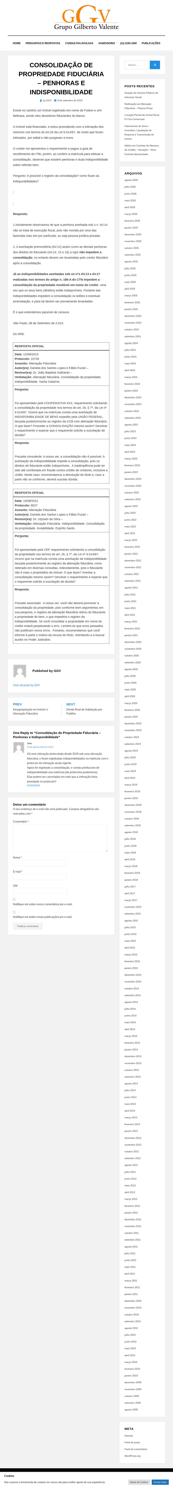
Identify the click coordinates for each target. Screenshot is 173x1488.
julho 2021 (130, 594)
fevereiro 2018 (132, 873)
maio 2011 (130, 1267)
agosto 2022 (131, 506)
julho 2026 (130, 186)
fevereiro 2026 (132, 220)
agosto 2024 (131, 343)
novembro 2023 (133, 404)
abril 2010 (130, 1355)
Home (17, 43)
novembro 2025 (133, 241)
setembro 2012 (133, 1158)
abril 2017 (130, 893)
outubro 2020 (132, 655)
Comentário (21, 821)
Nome (17, 857)
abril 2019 (130, 778)
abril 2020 (130, 696)
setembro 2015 (133, 913)
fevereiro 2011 (132, 1287)
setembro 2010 (133, 1321)
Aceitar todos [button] (160, 1482)
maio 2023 (130, 445)
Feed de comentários (136, 1449)
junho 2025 (131, 275)
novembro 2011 (133, 1226)
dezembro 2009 (133, 1382)
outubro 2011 (132, 1233)
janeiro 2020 (131, 716)
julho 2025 (130, 268)
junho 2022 (131, 519)
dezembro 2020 (133, 642)
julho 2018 (130, 839)
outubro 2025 (132, 248)
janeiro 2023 (131, 472)
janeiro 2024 (131, 390)
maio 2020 (130, 689)
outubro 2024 (132, 329)
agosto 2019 (131, 750)
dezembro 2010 (133, 1301)
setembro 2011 (133, 1239)
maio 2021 (130, 608)
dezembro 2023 (133, 397)
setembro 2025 (133, 254)
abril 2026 (130, 207)
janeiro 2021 (131, 635)
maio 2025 (130, 282)
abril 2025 (130, 288)
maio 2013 (130, 1104)
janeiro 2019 (131, 798)
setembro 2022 (133, 499)
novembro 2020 (133, 648)
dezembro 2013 (133, 1056)
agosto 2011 (131, 1246)
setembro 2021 (133, 580)
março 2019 (131, 784)
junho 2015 (131, 934)
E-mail (17, 871)
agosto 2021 (131, 587)
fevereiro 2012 (132, 1206)
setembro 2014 (133, 995)
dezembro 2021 (133, 560)
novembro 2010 (133, 1307)
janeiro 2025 (131, 309)
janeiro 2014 (131, 1049)
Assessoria (106, 43)
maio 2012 (130, 1185)
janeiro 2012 (131, 1212)
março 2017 (131, 900)
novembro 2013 (133, 1063)
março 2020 (131, 703)
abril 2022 (130, 533)
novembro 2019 (133, 730)
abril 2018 (130, 859)
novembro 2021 (133, 567)
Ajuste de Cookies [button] (139, 1482)
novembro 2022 (133, 485)
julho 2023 (130, 431)
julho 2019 (130, 757)
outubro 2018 (132, 818)
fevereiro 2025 (132, 302)
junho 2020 (131, 682)
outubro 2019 (132, 737)
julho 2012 (130, 1172)
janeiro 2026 (131, 227)
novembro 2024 (133, 322)
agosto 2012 (131, 1165)
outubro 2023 (132, 411)
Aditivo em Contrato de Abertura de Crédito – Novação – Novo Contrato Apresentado (142, 149)
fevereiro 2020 (132, 710)
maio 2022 (130, 526)
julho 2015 (130, 927)
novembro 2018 (133, 812)
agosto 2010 (131, 1328)
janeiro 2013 (131, 1131)
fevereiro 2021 (132, 628)
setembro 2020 (133, 662)
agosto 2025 (131, 261)
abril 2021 (130, 614)
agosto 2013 (131, 1083)
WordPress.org (133, 1456)
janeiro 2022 (131, 553)
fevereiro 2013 (132, 1124)
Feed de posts (132, 1442)
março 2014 (131, 1036)
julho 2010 (130, 1335)
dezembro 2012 (133, 1138)
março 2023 (131, 458)
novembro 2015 (133, 907)
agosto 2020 (131, 669)
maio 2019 (130, 771)
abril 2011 (130, 1273)
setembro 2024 (133, 336)
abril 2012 (130, 1192)
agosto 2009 (131, 1409)
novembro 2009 (133, 1389)
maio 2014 (130, 1022)
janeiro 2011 (131, 1294)
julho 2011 (130, 1253)
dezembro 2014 (133, 974)
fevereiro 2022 (132, 546)
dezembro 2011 (133, 1219)
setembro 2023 (133, 417)
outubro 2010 (132, 1314)
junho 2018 (131, 845)
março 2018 (131, 866)
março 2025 (131, 295)
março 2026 (131, 214)
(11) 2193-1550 (128, 43)
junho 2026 (131, 193)
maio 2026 (130, 200)
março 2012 (131, 1199)
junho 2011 (130, 1260)
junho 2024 (131, 356)
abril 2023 (130, 451)
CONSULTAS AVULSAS (79, 43)
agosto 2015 (131, 920)
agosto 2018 (131, 832)
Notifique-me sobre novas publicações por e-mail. (42, 916)
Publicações (151, 43)
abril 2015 (130, 947)
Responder (33, 785)
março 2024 (131, 377)
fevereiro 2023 (132, 465)
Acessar (129, 1435)
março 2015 (131, 954)
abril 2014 (130, 1029)
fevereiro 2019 (132, 791)
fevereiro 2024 (132, 384)
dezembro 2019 (133, 723)
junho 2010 (131, 1341)
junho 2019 (131, 764)
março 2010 (131, 1362)
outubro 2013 (132, 1070)
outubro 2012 (132, 1151)
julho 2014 (130, 1008)
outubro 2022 (132, 492)
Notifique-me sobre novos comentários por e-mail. (42, 904)
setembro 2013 (133, 1076)
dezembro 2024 (133, 316)
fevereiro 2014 (132, 1042)
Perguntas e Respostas (43, 43)
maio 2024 (130, 363)
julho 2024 (130, 350)
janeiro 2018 (131, 879)
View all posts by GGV (26, 685)
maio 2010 (130, 1348)
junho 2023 (131, 438)
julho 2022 (130, 512)
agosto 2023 (131, 424)
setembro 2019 (133, 744)
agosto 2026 (131, 180)
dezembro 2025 (133, 234)
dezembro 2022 (133, 479)
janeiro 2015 (131, 968)
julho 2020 (130, 676)
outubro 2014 (132, 988)
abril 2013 (130, 1110)
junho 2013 (131, 1097)
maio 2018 (130, 852)
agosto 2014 (131, 1002)
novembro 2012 (133, 1144)
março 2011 (131, 1280)
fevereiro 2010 (132, 1368)
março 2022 (131, 540)
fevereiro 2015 (132, 961)
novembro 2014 (133, 981)
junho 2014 (131, 1015)
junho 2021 (131, 601)
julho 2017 (130, 886)
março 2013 (131, 1117)
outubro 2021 (132, 574)
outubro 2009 (132, 1396)
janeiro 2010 (131, 1375)
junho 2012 (131, 1178)
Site (15, 885)
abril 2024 (130, 370)
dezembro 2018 (133, 805)
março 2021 (131, 621)
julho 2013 (130, 1090)
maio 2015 (130, 940)
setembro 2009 (133, 1402)
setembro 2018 (133, 825)
